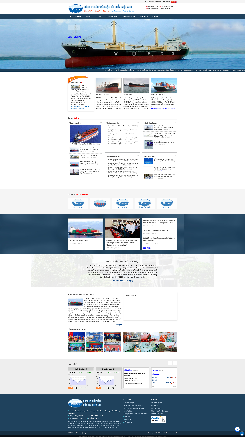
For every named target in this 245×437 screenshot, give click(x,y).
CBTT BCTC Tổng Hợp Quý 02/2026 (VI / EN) (89, 163)
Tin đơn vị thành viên (113, 156)
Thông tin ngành (148, 156)
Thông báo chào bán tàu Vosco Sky (123, 126)
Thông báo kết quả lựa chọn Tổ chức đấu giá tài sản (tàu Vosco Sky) (123, 138)
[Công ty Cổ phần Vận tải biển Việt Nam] (70, 16)
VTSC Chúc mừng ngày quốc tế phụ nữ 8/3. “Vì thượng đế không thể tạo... (123, 176)
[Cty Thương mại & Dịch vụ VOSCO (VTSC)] (100, 203)
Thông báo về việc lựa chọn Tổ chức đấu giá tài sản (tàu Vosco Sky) (123, 142)
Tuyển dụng (144, 16)
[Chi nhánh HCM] (145, 203)
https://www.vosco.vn (91, 433)
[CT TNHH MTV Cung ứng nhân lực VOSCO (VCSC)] (78, 203)
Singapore (156, 374)
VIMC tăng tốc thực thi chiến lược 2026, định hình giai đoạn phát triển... (164, 176)
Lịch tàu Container (78, 108)
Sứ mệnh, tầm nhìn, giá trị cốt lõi (80, 294)
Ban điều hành (127, 411)
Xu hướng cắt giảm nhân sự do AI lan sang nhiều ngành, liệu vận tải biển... (164, 142)
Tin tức (88, 16)
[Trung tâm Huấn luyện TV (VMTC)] (167, 203)
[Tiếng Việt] (172, 1)
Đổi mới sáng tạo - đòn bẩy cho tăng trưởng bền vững (164, 160)
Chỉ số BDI (131, 370)
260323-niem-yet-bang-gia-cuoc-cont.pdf (165, 108)
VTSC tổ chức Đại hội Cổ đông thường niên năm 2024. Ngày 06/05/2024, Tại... (123, 168)
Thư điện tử (129, 422)
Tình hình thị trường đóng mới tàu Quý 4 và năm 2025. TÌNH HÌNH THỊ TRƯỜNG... (164, 135)
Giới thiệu (77, 16)
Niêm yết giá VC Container (80, 106)
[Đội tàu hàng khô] (109, 85)
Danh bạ (167, 1)
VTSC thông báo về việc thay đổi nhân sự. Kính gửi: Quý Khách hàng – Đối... (123, 164)
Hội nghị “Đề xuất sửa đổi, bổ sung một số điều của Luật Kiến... (164, 169)
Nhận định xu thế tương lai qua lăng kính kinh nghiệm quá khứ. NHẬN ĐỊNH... (163, 127)
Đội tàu (98, 16)
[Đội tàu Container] (164, 85)
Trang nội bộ (150, 1)
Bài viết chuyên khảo (150, 123)
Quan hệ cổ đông (129, 16)
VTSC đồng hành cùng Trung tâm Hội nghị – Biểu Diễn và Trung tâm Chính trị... (122, 172)
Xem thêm (147, 248)
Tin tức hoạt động (75, 123)
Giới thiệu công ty (128, 402)
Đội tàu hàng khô (102, 95)
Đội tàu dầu (127, 95)
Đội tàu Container (158, 95)
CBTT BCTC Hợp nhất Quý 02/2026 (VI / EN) (89, 156)
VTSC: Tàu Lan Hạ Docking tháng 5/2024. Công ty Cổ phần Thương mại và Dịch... (123, 160)
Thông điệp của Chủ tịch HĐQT (122, 261)
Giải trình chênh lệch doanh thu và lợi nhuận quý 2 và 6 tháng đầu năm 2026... (90, 149)
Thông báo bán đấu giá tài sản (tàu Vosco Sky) (122, 130)
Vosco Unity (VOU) (76, 37)
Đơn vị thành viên (112, 16)
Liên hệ (159, 1)
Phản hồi (155, 16)
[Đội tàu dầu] (136, 85)
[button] (71, 27)
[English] (175, 1)
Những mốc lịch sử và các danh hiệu (135, 413)
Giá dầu (157, 370)
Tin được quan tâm (113, 123)
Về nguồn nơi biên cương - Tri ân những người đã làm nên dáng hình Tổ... (90, 171)
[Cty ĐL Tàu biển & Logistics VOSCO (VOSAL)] (122, 203)
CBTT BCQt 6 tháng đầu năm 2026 (84, 144)
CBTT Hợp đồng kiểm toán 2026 (122, 134)
